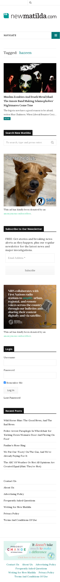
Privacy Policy (11, 513)
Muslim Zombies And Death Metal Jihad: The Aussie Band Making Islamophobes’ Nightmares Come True (28, 101)
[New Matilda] (30, 15)
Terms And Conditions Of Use (20, 520)
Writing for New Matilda (17, 507)
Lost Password (12, 397)
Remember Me (14, 382)
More (7, 118)
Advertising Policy (14, 494)
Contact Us (10, 481)
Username (9, 357)
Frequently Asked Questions (19, 500)
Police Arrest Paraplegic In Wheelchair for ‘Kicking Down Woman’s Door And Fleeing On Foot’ (29, 434)
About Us (9, 487)
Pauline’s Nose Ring (15, 445)
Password (9, 370)
